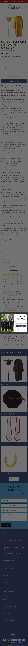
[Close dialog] (26, 314)
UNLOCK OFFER (21, 326)
